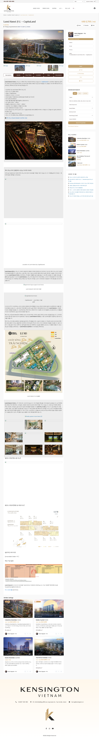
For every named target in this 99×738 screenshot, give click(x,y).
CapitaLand (44, 82)
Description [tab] (8, 75)
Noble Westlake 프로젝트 (12, 658)
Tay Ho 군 (8, 616)
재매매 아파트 (46, 8)
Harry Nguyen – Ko (12, 633)
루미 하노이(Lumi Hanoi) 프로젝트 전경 (16, 118)
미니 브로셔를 (8, 590)
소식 (60, 8)
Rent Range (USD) (73, 115)
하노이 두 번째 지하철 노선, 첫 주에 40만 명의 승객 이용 (81, 196)
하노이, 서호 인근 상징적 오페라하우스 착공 (79, 177)
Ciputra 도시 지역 (10, 654)
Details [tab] (18, 75)
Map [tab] (48, 75)
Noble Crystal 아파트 (42, 620)
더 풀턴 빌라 (79, 163)
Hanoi (28, 27)
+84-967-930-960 (8, 1)
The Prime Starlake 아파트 (43, 658)
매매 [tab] (80, 93)
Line (81, 80)
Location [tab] (38, 75)
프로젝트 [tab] (85, 93)
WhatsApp (81, 73)
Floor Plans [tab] (28, 75)
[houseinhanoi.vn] (33, 573)
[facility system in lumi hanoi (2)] (33, 416)
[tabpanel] (80, 111)
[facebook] (46, 728)
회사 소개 (67, 8)
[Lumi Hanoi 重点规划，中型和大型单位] (33, 529)
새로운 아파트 (36, 8)
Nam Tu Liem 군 (15, 15)
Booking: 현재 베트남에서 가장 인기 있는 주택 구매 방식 (81, 183)
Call (81, 70)
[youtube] (53, 728)
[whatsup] (49, 728)
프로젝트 (54, 8)
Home (4, 15)
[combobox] (80, 97)
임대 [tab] (75, 93)
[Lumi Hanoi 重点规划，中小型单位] (33, 481)
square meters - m (91, 1)
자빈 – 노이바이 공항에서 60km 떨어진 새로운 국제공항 (81, 190)
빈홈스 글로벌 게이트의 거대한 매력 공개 (78, 185)
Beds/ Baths (72, 108)
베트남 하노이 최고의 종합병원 (76, 187)
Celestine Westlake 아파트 (13, 620)
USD (75, 1)
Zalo (81, 77)
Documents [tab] (59, 75)
